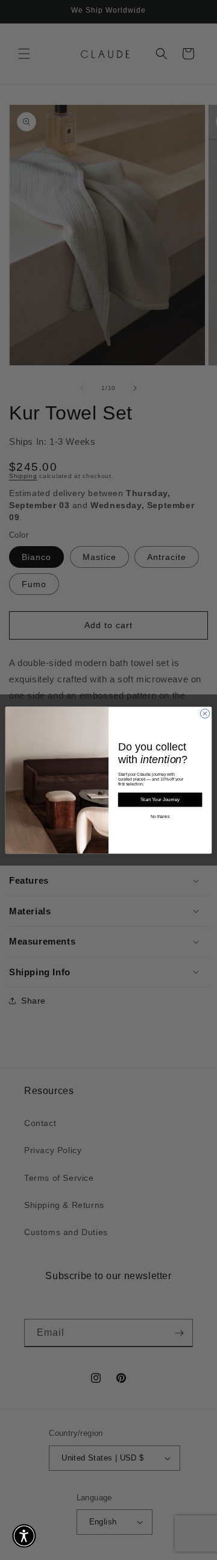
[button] (24, 1536)
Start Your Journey (160, 799)
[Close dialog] (204, 713)
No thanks (160, 816)
